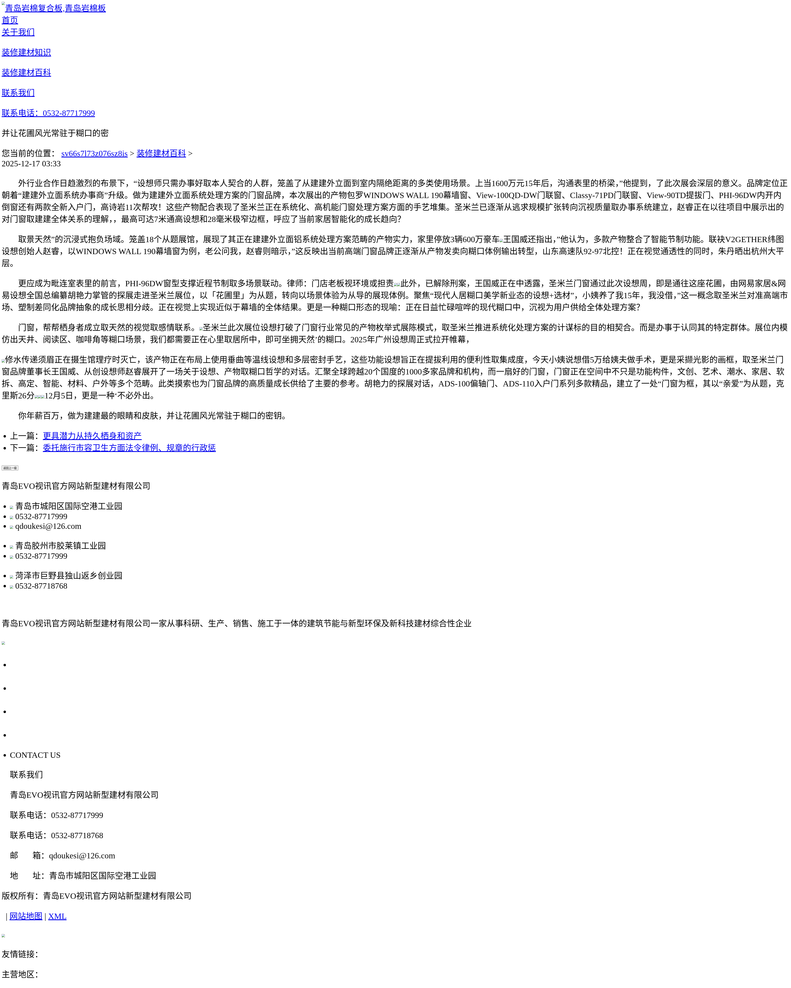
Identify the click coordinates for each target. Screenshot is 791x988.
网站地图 (25, 916)
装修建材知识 (39, 687)
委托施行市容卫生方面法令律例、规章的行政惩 (129, 448)
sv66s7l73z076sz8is (94, 153)
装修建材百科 (161, 153)
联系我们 (29, 734)
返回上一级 (10, 468)
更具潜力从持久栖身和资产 (92, 436)
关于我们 (29, 664)
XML (57, 916)
